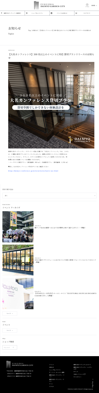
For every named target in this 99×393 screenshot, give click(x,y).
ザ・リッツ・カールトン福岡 (56, 372)
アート (51, 384)
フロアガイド (86, 13)
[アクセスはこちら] (87, 5)
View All (9, 313)
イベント (51, 364)
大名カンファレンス (78, 374)
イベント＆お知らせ (62, 13)
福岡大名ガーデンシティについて (82, 364)
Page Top (92, 384)
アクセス (51, 386)
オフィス (75, 371)
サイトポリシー (77, 377)
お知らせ (35, 30)
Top (29, 30)
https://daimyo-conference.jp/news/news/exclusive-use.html (33, 171)
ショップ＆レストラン (37, 13)
